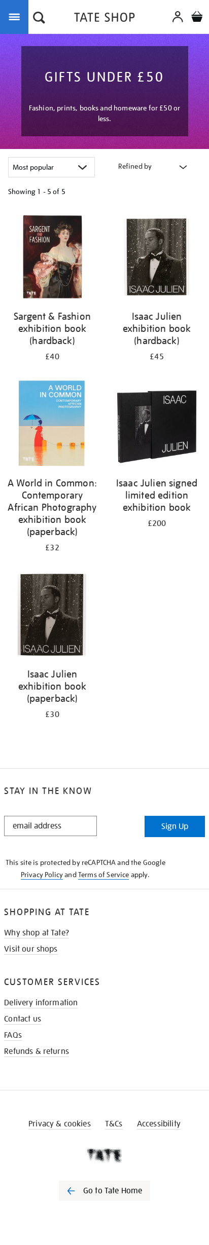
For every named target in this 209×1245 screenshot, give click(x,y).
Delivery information (41, 1003)
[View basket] (196, 18)
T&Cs (114, 1124)
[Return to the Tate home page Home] (104, 19)
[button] (39, 19)
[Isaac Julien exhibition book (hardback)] (156, 258)
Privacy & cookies (59, 1124)
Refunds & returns (36, 1051)
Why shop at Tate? (36, 933)
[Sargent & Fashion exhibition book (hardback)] (52, 258)
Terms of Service (103, 874)
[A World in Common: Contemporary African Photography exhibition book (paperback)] (52, 425)
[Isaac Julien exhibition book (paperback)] (52, 616)
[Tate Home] (104, 1155)
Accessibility (159, 1124)
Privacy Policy (42, 874)
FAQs (13, 1035)
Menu (16, 16)
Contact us (22, 1019)
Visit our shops (30, 949)
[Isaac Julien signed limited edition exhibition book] (156, 425)
